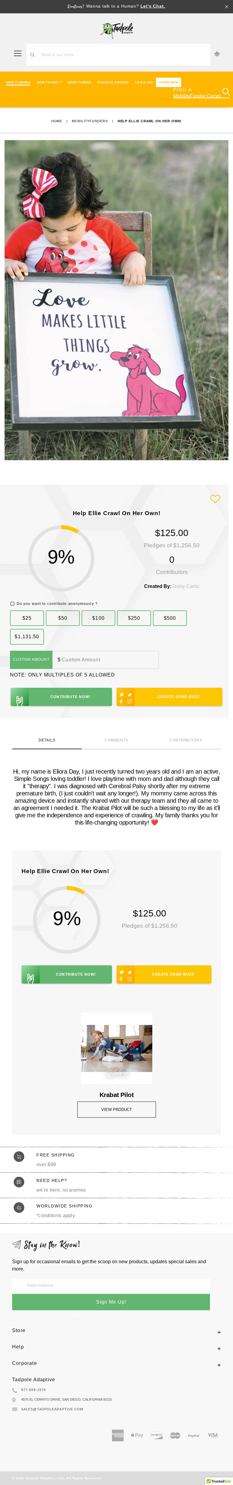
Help (18, 1346)
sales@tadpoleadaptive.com (52, 1409)
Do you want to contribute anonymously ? (57, 604)
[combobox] (124, 54)
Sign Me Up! (111, 1301)
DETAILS (47, 740)
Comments (116, 740)
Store (18, 1330)
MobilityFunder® (90, 121)
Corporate (24, 1363)
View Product (116, 1109)
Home (56, 121)
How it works (18, 82)
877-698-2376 (33, 1390)
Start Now (168, 82)
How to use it (49, 82)
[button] (215, 499)
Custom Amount (31, 659)
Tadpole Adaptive (33, 1379)
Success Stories (113, 82)
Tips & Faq (144, 82)
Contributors (186, 740)
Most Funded (79, 82)
